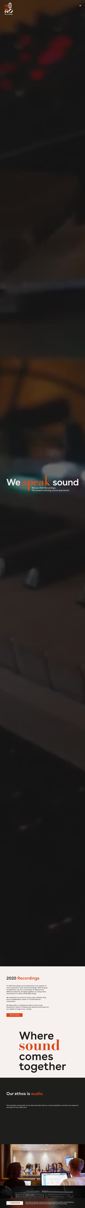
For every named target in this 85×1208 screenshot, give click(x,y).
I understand (15, 1203)
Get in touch (14, 1015)
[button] (80, 6)
